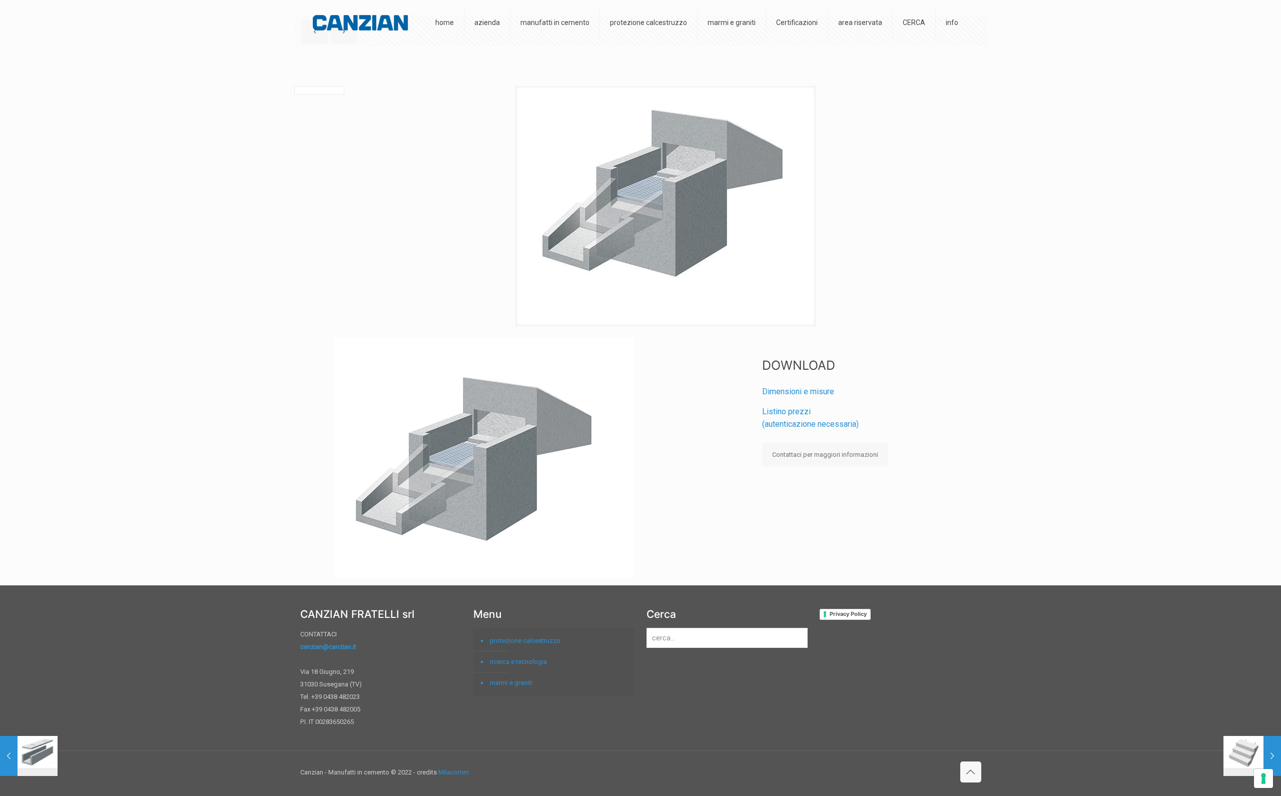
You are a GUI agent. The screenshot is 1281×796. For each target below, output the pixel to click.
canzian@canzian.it (328, 646)
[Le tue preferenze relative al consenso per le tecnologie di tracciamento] (1263, 778)
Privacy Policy (848, 613)
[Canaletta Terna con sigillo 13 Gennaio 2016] (29, 756)
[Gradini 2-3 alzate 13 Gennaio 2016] (1252, 756)
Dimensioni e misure (798, 391)
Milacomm (453, 772)
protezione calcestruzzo (525, 640)
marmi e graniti (511, 682)
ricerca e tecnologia (518, 661)
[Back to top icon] (970, 771)
